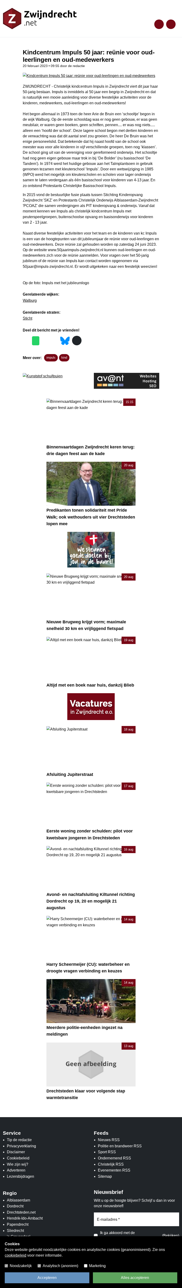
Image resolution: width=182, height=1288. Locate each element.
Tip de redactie (19, 1140)
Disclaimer (16, 1152)
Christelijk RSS (111, 1164)
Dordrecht (15, 1206)
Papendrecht (17, 1224)
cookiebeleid (15, 1255)
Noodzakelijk (21, 1266)
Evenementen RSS (114, 1170)
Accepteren (47, 1278)
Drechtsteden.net (21, 1212)
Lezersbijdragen (20, 1176)
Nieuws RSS (109, 1140)
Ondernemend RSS (114, 1158)
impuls (50, 357)
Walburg (30, 300)
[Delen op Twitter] (45, 340)
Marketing (97, 1266)
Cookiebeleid (18, 1158)
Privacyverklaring (21, 1146)
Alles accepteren (135, 1278)
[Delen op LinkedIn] (54, 340)
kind (64, 357)
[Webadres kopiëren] (77, 340)
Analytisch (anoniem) (60, 1266)
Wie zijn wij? (17, 1164)
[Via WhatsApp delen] (35, 340)
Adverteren (16, 1170)
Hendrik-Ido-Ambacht (25, 1218)
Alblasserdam (18, 1200)
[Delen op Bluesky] (65, 340)
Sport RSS (107, 1152)
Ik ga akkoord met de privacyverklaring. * (117, 1236)
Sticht (27, 318)
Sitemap (105, 1176)
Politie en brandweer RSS (120, 1146)
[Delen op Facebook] (26, 340)
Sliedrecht (15, 1231)
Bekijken (170, 1236)
